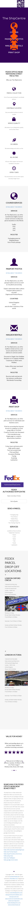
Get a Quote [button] (14, 501)
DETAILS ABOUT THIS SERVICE (14, 207)
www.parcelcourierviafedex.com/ (14, 894)
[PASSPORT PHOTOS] (14, 33)
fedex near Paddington (9, 857)
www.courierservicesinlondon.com (13, 898)
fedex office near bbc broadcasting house (14, 849)
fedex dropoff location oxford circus (13, 853)
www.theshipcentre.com (16, 892)
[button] (5, 761)
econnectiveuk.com (14, 876)
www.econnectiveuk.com (14, 904)
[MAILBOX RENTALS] (14, 39)
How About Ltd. (14, 878)
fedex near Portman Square (10, 851)
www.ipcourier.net (13, 896)
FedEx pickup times (8, 855)
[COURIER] (14, 26)
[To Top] (14, 871)
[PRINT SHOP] (14, 46)
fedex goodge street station (11, 860)
